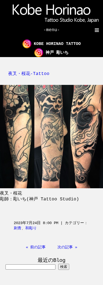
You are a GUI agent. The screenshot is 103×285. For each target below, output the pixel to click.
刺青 (17, 228)
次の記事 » (67, 247)
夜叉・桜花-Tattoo (28, 73)
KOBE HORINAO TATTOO (56, 44)
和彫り (31, 228)
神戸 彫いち (56, 52)
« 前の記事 (36, 247)
